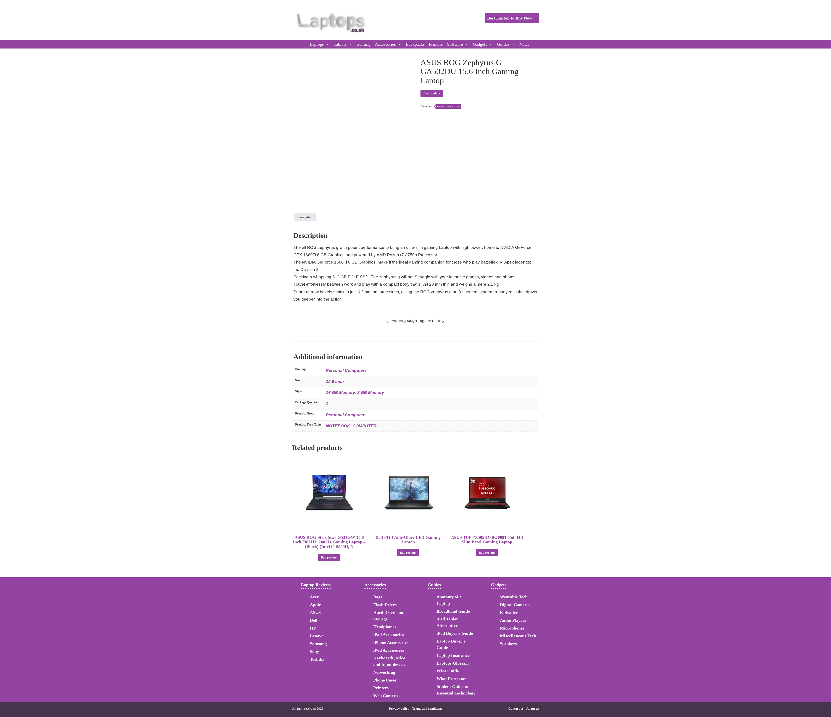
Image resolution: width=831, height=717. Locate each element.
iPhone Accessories (390, 642)
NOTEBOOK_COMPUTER (351, 426)
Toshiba (317, 659)
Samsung (318, 643)
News (524, 44)
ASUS (315, 612)
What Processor (451, 678)
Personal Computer (345, 415)
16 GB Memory (340, 392)
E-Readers (509, 612)
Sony (314, 651)
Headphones (384, 626)
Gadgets (480, 44)
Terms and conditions (427, 708)
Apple (315, 604)
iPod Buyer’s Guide (454, 633)
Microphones (512, 628)
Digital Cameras (515, 604)
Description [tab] (304, 217)
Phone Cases (384, 680)
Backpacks (415, 44)
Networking (384, 672)
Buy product (432, 93)
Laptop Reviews (316, 584)
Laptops (317, 44)
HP (313, 628)
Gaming (363, 44)
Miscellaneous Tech (518, 635)
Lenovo (317, 635)
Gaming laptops (448, 106)
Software (455, 44)
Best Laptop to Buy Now (510, 18)
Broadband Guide (453, 611)
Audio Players (513, 620)
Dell (313, 620)
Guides (503, 44)
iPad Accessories (388, 634)
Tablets (340, 44)
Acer (314, 596)
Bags (377, 596)
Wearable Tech (514, 596)
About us (532, 708)
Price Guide (447, 670)
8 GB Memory (370, 392)
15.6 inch (335, 381)
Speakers (508, 643)
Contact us (515, 708)
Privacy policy (399, 708)
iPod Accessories (388, 650)
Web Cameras (386, 695)
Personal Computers (346, 370)
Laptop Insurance (453, 655)
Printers (436, 44)
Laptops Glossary (452, 663)
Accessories (385, 44)
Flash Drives (385, 604)
